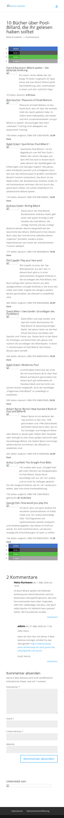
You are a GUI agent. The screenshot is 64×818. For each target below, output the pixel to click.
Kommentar (13, 687)
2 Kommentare (31, 37)
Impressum (17, 811)
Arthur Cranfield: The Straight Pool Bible (28, 462)
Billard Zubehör (14, 37)
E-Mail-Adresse (14, 731)
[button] (14, 48)
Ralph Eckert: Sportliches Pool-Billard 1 (28, 144)
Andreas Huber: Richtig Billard (23, 205)
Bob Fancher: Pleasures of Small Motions (29, 100)
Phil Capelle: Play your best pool (24, 260)
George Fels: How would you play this (27, 503)
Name (10, 718)
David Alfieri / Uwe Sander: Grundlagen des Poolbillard (30, 312)
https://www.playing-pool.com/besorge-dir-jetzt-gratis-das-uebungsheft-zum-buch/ (37, 647)
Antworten (52, 617)
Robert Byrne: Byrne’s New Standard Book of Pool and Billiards (31, 410)
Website (10, 744)
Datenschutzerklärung (38, 811)
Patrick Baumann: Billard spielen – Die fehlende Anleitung (27, 69)
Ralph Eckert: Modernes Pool (22, 365)
